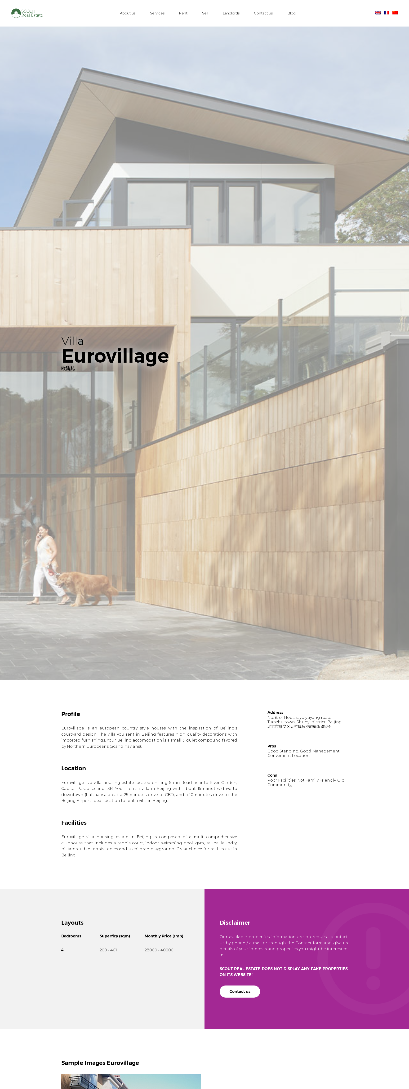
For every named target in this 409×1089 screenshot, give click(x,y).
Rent (183, 13)
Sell (205, 13)
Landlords (231, 13)
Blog (291, 13)
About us (127, 13)
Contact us (263, 13)
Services (157, 13)
